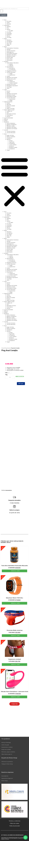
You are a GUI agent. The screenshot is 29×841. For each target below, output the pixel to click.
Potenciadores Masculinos (13, 63)
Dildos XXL (9, 44)
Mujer (5, 46)
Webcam (6, 119)
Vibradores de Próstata (12, 77)
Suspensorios (12, 75)
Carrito (8, 22)
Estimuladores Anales (11, 96)
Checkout (9, 24)
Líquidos (11, 64)
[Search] (1, 11)
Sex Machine (9, 41)
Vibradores (9, 40)
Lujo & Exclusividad (8, 118)
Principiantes (12, 143)
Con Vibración (12, 69)
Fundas (8, 76)
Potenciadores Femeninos (13, 48)
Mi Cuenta (9, 21)
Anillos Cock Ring (10, 108)
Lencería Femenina (11, 50)
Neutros (8, 29)
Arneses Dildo (10, 57)
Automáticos (12, 68)
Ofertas (5, 120)
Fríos (8, 28)
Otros (5, 134)
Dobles (8, 45)
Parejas (11, 140)
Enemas (8, 91)
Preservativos (10, 80)
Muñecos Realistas (11, 136)
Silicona (8, 36)
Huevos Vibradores (11, 123)
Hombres (6, 61)
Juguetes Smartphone (11, 124)
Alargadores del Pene (11, 71)
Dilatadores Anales (11, 56)
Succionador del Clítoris (12, 53)
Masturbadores (10, 67)
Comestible (9, 33)
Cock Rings (9, 87)
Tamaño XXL (12, 81)
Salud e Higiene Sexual (9, 109)
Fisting (8, 92)
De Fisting (9, 37)
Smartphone (9, 138)
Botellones (9, 34)
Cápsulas (11, 65)
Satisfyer (8, 49)
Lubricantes (6, 25)
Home (2, 348)
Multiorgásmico (10, 52)
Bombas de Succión (11, 79)
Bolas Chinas (9, 58)
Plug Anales (11, 142)
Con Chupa (9, 42)
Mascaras (9, 104)
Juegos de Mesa (10, 135)
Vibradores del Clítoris (11, 54)
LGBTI (8, 88)
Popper (8, 150)
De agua (11, 30)
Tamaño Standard (13, 83)
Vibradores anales (11, 126)
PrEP (8, 112)
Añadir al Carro (15, 571)
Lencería (6, 130)
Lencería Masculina (11, 72)
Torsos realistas (12, 144)
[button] (25, 837)
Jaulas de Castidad (11, 105)
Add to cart (20, 376)
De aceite (9, 32)
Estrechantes (9, 60)
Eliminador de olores (11, 114)
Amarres (8, 107)
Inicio (5, 20)
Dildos (5, 38)
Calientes (9, 26)
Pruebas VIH (9, 111)
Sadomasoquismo (8, 101)
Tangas (10, 73)
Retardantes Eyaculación (12, 85)
